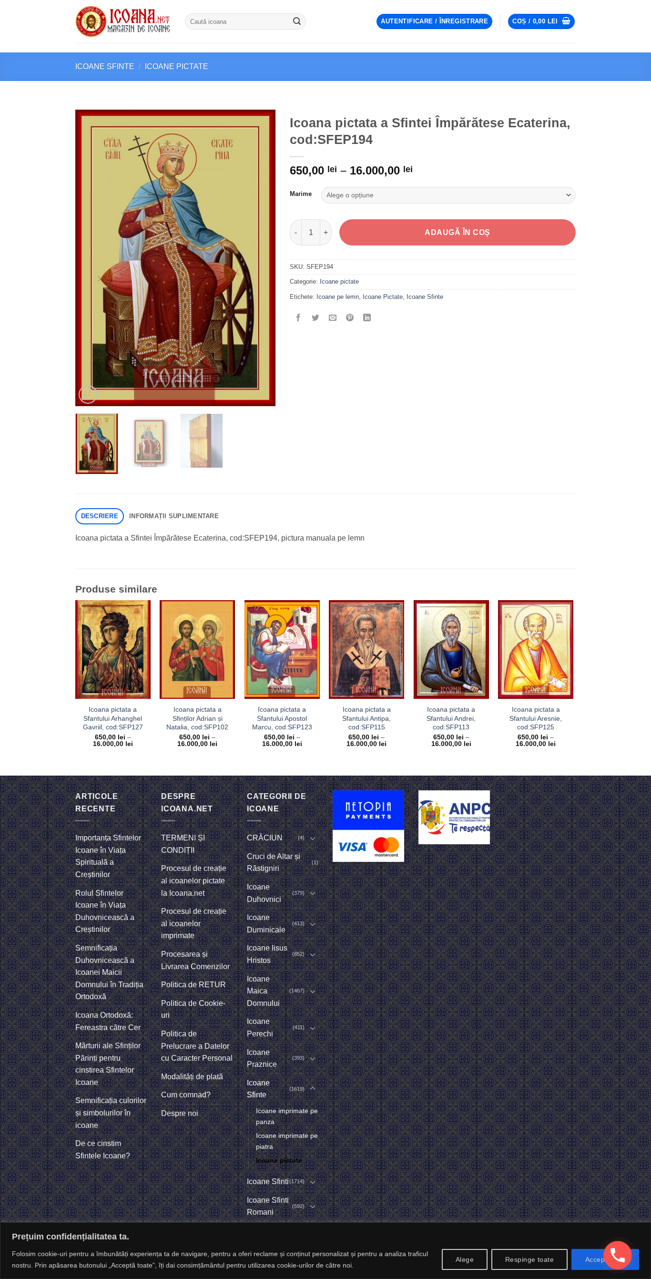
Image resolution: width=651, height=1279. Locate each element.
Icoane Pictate (383, 296)
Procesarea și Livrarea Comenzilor (195, 960)
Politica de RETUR (193, 985)
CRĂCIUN (265, 838)
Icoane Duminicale (266, 923)
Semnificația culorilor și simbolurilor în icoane (110, 1112)
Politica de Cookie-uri (193, 1009)
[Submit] (297, 21)
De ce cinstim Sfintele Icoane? (102, 1149)
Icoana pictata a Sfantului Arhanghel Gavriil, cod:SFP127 (113, 718)
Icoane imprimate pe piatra (287, 1141)
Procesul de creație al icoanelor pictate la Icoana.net (193, 880)
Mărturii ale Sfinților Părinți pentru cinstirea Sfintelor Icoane (108, 1064)
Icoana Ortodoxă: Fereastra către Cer (108, 1021)
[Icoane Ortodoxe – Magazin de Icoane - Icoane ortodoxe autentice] (123, 21)
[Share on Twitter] (316, 318)
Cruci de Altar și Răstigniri (273, 862)
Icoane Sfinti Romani (268, 1206)
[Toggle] (312, 838)
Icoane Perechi (260, 1027)
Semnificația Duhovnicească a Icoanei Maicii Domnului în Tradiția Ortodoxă (109, 972)
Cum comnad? (186, 1095)
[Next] (259, 257)
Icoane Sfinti (268, 1181)
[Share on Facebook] (298, 318)
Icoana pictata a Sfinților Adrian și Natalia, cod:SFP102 (197, 718)
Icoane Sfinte (104, 66)
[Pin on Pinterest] (350, 318)
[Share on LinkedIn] (367, 318)
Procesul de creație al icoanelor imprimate (193, 923)
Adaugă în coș (457, 232)
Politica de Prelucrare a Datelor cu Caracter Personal (197, 1046)
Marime (301, 194)
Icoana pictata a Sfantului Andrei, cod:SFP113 (451, 718)
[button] (434, 22)
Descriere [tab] (99, 516)
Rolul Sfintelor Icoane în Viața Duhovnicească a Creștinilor (104, 911)
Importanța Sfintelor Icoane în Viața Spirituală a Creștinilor (108, 856)
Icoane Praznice (262, 1058)
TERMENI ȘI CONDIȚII (183, 844)
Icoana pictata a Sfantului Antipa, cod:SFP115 (366, 718)
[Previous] (91, 257)
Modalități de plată (192, 1077)
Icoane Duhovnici (264, 893)
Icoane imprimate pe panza (287, 1116)
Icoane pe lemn (337, 296)
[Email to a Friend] (333, 318)
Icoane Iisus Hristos (267, 954)
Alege (465, 1259)
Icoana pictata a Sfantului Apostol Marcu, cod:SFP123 (282, 718)
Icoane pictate (176, 66)
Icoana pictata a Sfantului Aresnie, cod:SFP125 (535, 718)
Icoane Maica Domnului (263, 991)
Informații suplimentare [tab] (174, 516)
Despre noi (179, 1113)
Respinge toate (529, 1259)
